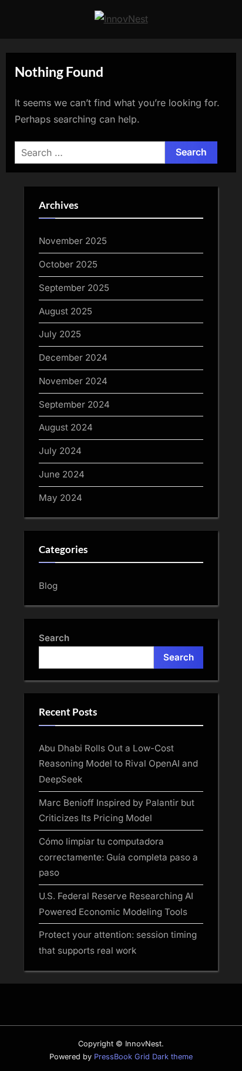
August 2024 (66, 427)
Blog (48, 585)
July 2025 (60, 334)
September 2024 (74, 404)
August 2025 (65, 311)
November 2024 (73, 381)
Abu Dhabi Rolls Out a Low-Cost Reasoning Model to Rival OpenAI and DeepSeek (118, 764)
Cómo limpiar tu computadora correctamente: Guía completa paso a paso (118, 857)
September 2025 (74, 287)
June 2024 (62, 474)
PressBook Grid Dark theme (143, 1056)
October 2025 (68, 264)
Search (54, 637)
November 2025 (73, 240)
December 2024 (73, 357)
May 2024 (60, 497)
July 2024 (60, 450)
